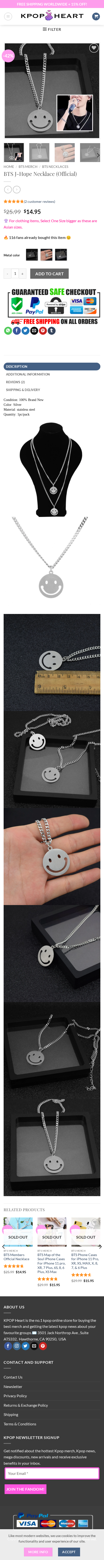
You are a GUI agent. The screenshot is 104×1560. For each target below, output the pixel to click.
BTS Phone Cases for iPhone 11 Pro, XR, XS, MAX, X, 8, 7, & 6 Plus (85, 1261)
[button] (8, 16)
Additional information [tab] (28, 374)
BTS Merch (28, 167)
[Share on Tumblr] (52, 331)
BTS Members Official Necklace (16, 1257)
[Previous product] (16, 189)
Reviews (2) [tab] (15, 382)
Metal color (12, 255)
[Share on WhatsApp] (8, 331)
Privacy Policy (15, 1395)
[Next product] (8, 189)
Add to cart (49, 273)
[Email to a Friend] (34, 331)
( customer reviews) (39, 201)
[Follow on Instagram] (17, 1346)
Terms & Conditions (20, 1423)
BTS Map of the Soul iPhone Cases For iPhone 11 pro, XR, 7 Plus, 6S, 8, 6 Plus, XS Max (51, 1263)
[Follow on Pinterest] (43, 1346)
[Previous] (11, 90)
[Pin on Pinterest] (43, 331)
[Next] (92, 90)
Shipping (11, 1414)
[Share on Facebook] (17, 331)
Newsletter (13, 1386)
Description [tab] (17, 366)
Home (9, 167)
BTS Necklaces (55, 167)
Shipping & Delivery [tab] (23, 390)
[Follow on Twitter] (26, 1346)
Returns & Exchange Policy (26, 1405)
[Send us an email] (34, 1346)
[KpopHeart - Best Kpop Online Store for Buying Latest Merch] (52, 15)
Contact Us (13, 1377)
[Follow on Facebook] (8, 1346)
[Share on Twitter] (26, 331)
